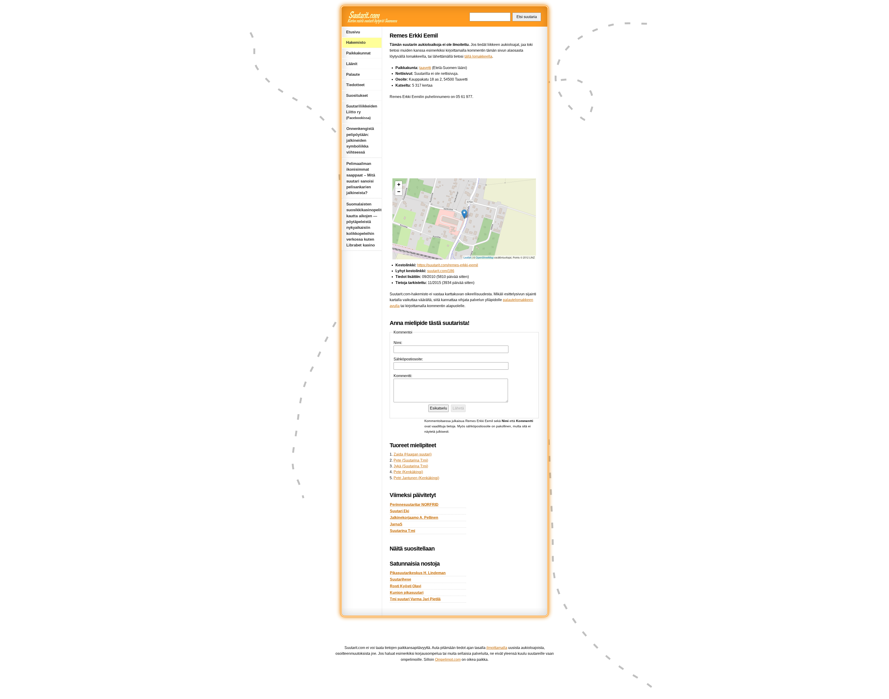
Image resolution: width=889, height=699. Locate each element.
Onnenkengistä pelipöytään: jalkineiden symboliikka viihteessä (360, 140)
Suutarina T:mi (402, 531)
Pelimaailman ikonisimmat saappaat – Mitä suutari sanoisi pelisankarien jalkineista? (360, 178)
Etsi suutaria (526, 17)
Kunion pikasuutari (406, 593)
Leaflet (467, 257)
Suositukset (357, 95)
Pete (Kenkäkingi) (408, 472)
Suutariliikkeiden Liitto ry (361, 112)
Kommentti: (403, 376)
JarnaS (396, 524)
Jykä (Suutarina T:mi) (411, 466)
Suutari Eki (399, 511)
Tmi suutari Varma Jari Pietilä (415, 599)
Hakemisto (356, 42)
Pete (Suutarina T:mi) (411, 460)
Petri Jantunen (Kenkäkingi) (416, 478)
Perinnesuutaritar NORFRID (414, 505)
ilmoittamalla (496, 648)
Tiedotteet (355, 84)
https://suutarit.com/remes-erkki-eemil (447, 265)
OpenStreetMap (485, 257)
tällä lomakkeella (478, 56)
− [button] (398, 192)
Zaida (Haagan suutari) (413, 454)
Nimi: (398, 343)
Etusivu (353, 32)
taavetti (425, 68)
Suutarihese (400, 579)
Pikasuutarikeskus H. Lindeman (418, 573)
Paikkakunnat (358, 53)
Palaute (353, 74)
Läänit (351, 63)
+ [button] (398, 184)
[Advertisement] (464, 137)
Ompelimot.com (448, 659)
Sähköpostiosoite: (408, 359)
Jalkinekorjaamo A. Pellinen (414, 518)
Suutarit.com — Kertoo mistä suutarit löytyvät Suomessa (373, 17)
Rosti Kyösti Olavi (405, 586)
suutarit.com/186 (440, 271)
